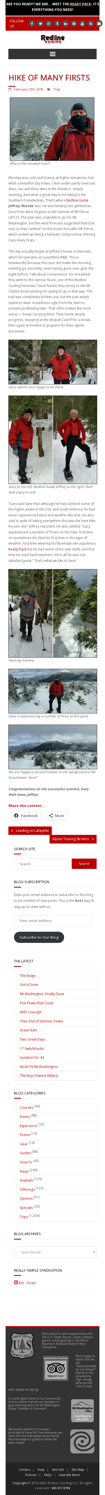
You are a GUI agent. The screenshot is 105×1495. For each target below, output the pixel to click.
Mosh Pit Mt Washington (39, 1066)
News (24, 1171)
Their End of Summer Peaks (41, 1021)
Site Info (58, 1469)
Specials (26, 1207)
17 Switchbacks (32, 1048)
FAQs (48, 1475)
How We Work (69, 1475)
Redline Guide (77, 200)
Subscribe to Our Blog (39, 937)
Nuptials (26, 1180)
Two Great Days (32, 1039)
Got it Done (29, 984)
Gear (24, 1144)
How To (26, 1162)
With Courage (30, 1012)
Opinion (26, 1198)
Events (25, 1116)
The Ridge (28, 975)
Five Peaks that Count (36, 1003)
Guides (25, 1153)
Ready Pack (80, 4)
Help (41, 1469)
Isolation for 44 (32, 1057)
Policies (31, 1475)
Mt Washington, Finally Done (42, 993)
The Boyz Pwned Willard (39, 1075)
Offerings (27, 1189)
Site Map (77, 1469)
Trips (56, 89)
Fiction (25, 1134)
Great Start (28, 1030)
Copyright (20, 1483)
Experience (28, 1125)
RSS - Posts (27, 1283)
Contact (24, 1469)
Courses (26, 1107)
